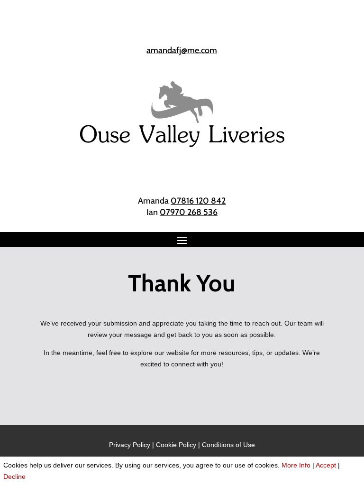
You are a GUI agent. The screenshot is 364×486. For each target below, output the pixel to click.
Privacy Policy (129, 445)
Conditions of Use (228, 445)
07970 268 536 (189, 212)
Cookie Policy (176, 445)
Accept (326, 465)
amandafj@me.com (181, 50)
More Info (296, 465)
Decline (14, 476)
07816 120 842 (198, 201)
